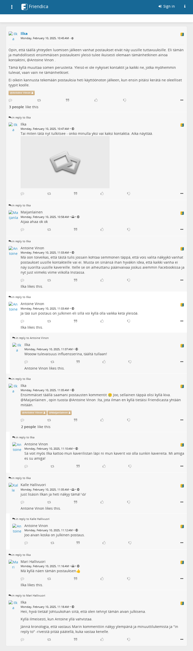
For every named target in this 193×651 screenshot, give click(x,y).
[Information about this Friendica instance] (185, 6)
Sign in (168, 6)
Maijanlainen (35, 399)
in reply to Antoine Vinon (32, 338)
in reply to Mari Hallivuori (28, 595)
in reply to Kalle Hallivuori (33, 519)
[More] (181, 100)
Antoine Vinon (42, 59)
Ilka (23, 286)
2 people (28, 426)
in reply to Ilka (21, 117)
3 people (16, 106)
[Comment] (10, 100)
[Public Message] (72, 38)
